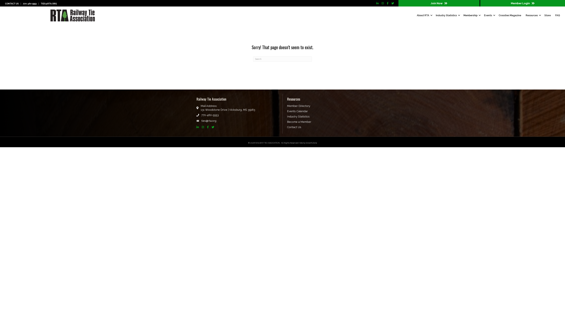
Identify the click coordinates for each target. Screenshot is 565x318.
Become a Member (299, 121)
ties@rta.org (49, 4)
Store (547, 15)
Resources (532, 15)
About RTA (423, 15)
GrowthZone (311, 143)
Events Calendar (297, 111)
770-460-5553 (29, 4)
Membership (470, 15)
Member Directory (298, 105)
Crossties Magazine (510, 15)
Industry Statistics (298, 116)
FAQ (557, 15)
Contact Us (12, 4)
